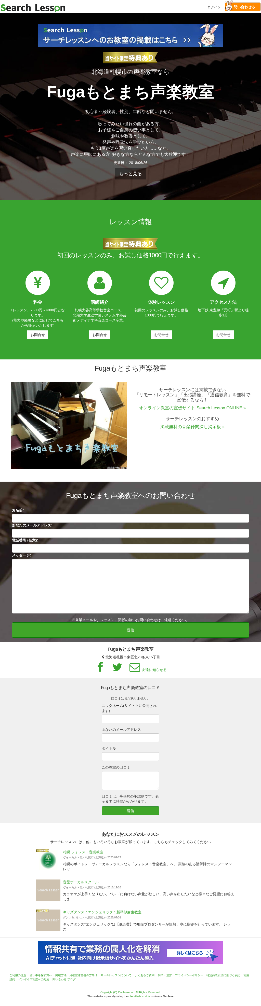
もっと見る (130, 173)
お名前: (18, 510)
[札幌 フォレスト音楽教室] (48, 860)
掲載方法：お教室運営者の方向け (76, 975)
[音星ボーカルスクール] (48, 890)
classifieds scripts (139, 996)
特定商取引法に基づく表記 (223, 975)
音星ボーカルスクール (81, 882)
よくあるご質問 (144, 975)
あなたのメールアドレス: (32, 525)
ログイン (214, 6)
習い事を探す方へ (41, 975)
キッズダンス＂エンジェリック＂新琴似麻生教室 (102, 912)
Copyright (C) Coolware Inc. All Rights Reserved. (130, 992)
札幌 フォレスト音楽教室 (83, 852)
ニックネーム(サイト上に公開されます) (129, 708)
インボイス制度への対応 (33, 979)
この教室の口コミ (116, 767)
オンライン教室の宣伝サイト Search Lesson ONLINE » (192, 408)
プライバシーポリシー (189, 975)
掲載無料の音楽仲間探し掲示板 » (192, 426)
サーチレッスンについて (116, 975)
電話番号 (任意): (25, 540)
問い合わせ (60, 979)
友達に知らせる (154, 670)
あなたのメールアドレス (121, 730)
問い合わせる (242, 7)
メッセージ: (21, 555)
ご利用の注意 (17, 975)
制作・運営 (165, 975)
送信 (130, 630)
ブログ (71, 979)
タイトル (109, 748)
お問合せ (38, 335)
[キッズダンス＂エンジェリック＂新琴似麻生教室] (48, 920)
